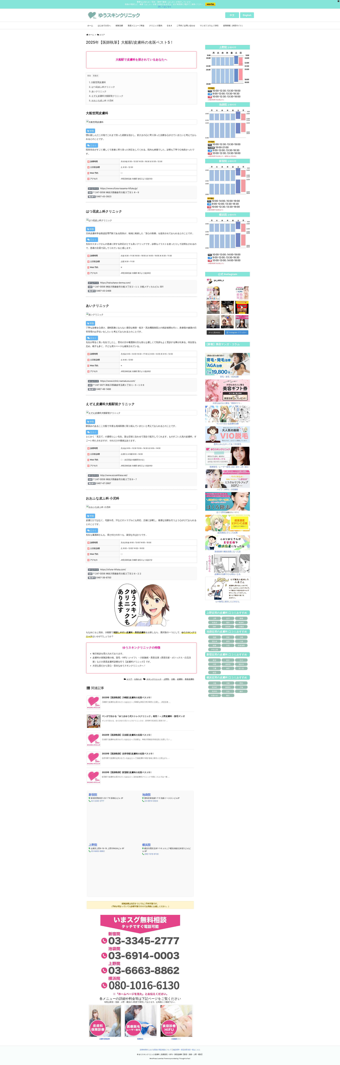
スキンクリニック (153, 679)
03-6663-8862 (98, 851)
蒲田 (228, 622)
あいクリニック (97, 91)
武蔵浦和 (241, 645)
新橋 (241, 618)
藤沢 (241, 691)
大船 (173, 679)
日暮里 (241, 627)
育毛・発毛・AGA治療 (229, 377)
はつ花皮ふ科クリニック (102, 87)
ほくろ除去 (221, 512)
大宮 (228, 645)
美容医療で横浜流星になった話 (227, 551)
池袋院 (146, 794)
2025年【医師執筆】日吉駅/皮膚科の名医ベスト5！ (127, 735)
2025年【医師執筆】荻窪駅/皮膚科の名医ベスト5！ (127, 772)
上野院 (166, 679)
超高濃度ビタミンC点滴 (227, 533)
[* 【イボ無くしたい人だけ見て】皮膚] (213, 321)
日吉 (228, 691)
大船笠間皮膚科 (97, 82)
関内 (241, 683)
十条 (241, 641)
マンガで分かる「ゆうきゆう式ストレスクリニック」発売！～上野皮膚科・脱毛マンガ (143, 716)
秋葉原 (214, 622)
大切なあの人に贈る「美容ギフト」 (227, 403)
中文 (232, 15)
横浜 (246, 467)
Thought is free (184, 1058)
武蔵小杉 (214, 695)
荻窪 (214, 672)
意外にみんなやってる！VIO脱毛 (227, 444)
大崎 (241, 637)
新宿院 (93, 794)
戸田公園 (214, 649)
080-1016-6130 (152, 854)
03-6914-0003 (151, 801)
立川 (241, 660)
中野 (214, 664)
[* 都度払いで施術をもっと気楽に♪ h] (213, 293)
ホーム (91, 35)
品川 (228, 618)
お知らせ (138, 679)
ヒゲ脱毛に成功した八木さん (227, 601)
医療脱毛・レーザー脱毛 (220, 467)
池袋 (233, 467)
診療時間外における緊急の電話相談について (156, 1050)
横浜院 (146, 844)
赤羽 (228, 641)
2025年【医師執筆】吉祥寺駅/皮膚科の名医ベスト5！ (128, 753)
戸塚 (241, 687)
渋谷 (228, 637)
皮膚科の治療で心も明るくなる (227, 574)
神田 (228, 668)
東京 (228, 660)
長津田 (214, 691)
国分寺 (241, 664)
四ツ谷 (241, 668)
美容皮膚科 (189, 679)
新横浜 (228, 687)
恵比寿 (214, 641)
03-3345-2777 (97, 801)
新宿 (237, 467)
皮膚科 (180, 679)
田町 (214, 627)
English (247, 15)
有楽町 (241, 622)
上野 (241, 467)
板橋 (214, 645)
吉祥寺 (228, 664)
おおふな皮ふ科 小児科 (101, 100)
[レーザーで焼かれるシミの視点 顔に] (227, 321)
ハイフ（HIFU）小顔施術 (227, 489)
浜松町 (228, 627)
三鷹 (214, 668)
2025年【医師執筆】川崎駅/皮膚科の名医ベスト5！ (127, 697)
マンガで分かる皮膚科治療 (227, 423)
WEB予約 (210, 4)
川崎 (228, 683)
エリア (102, 35)
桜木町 (214, 687)
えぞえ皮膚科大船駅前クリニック (106, 96)
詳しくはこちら (164, 6)
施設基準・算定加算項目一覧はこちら (186, 1050)
